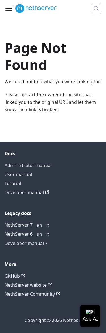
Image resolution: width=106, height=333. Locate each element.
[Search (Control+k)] (96, 8)
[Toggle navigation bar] (9, 8)
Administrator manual (28, 165)
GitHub (12, 276)
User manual (18, 174)
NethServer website (26, 285)
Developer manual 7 (26, 243)
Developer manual (24, 192)
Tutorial (13, 183)
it (47, 225)
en (39, 225)
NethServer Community (30, 294)
